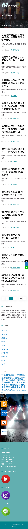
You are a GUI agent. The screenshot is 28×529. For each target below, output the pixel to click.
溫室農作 (4, 342)
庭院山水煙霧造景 (13, 386)
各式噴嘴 (10, 375)
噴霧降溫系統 (15, 50)
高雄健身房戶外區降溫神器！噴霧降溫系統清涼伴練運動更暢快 (12, 129)
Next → (24, 298)
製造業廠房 (4, 349)
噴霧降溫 (14, 247)
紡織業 (3, 360)
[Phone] (26, 264)
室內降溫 (4, 334)
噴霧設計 (14, 96)
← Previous (3, 298)
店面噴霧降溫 (14, 385)
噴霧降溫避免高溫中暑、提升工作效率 (11, 236)
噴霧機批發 (9, 377)
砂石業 (3, 364)
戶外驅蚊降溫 (18, 390)
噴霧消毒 (4, 357)
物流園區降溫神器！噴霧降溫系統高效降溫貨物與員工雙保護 (12, 278)
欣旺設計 (22, 390)
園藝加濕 (5, 382)
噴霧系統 (14, 161)
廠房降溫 (18, 387)
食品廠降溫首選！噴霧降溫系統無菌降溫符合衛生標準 (12, 37)
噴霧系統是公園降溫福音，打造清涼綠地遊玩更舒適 (12, 172)
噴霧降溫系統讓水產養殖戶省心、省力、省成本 (12, 60)
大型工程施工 (16, 382)
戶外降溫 (4, 330)
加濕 (3, 375)
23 (21, 298)
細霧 (18, 268)
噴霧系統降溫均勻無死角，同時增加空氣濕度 (12, 150)
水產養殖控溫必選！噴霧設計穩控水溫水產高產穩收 (12, 83)
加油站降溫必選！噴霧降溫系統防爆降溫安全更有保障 (12, 215)
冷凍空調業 (4, 353)
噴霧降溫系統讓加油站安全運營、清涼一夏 (12, 193)
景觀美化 (4, 338)
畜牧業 (3, 345)
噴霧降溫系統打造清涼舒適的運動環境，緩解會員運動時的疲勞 (12, 106)
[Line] (26, 267)
